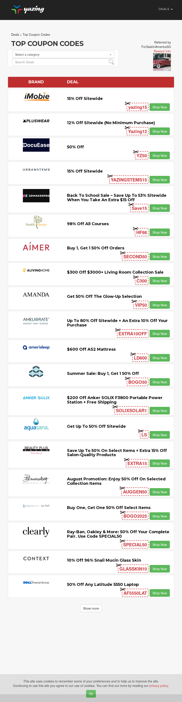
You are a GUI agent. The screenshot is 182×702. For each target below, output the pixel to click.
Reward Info (162, 51)
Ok (91, 694)
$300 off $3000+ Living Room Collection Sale (115, 272)
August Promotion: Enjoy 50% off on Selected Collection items (116, 481)
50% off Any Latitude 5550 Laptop (103, 584)
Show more (91, 608)
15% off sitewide (85, 98)
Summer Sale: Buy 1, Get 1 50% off (103, 373)
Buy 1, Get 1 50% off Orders (95, 248)
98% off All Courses (88, 223)
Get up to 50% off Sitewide (96, 426)
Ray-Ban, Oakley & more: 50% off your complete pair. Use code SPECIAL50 (118, 534)
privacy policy (158, 685)
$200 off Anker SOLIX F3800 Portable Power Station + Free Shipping (114, 400)
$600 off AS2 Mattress (91, 349)
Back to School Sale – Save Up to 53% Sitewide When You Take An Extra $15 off (116, 197)
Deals (164, 9)
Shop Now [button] (159, 107)
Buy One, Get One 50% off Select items (108, 507)
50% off (75, 147)
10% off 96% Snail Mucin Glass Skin (104, 560)
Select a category (27, 54)
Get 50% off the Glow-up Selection (104, 296)
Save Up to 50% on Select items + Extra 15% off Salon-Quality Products (117, 452)
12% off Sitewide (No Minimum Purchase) (111, 122)
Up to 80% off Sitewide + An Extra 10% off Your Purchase (117, 323)
